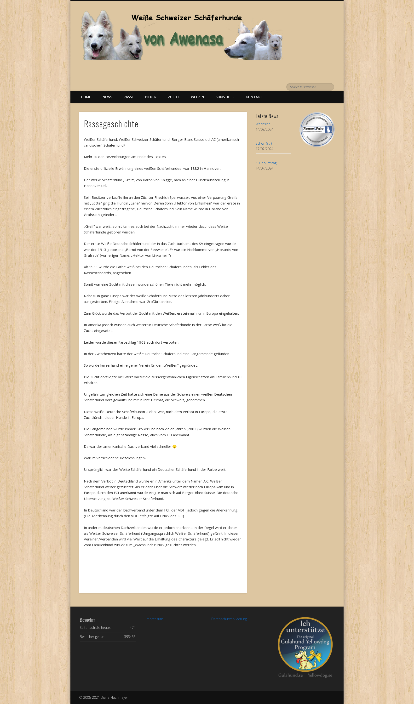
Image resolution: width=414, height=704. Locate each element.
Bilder (150, 97)
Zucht (173, 97)
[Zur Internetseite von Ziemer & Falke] (317, 145)
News (107, 97)
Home (86, 97)
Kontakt (254, 97)
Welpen (197, 97)
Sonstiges (225, 97)
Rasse (129, 97)
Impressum (154, 619)
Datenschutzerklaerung (229, 619)
